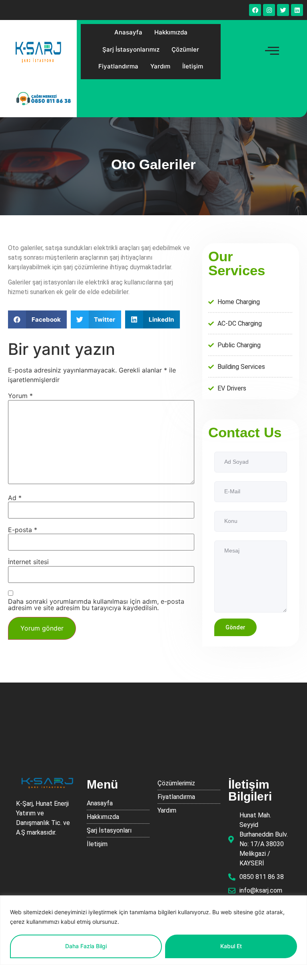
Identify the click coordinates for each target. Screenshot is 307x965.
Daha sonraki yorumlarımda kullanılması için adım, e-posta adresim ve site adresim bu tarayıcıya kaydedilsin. (96, 604)
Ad (15, 498)
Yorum (20, 395)
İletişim (192, 66)
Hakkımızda (170, 32)
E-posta (22, 530)
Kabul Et (231, 946)
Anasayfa (128, 32)
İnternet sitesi (28, 562)
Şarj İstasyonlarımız (130, 49)
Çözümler (185, 49)
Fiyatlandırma (118, 66)
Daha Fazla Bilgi (86, 946)
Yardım (160, 66)
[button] (37, 319)
